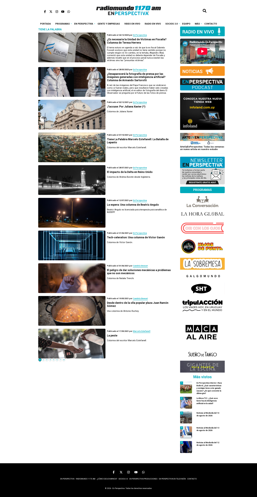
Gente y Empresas (109, 23)
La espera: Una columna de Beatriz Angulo (133, 204)
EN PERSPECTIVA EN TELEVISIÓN (172, 479)
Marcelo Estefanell (141, 331)
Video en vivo (132, 23)
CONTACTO (192, 479)
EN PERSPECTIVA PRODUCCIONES (143, 479)
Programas (62, 23)
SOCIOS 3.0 (123, 479)
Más (197, 23)
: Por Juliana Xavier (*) (126, 106)
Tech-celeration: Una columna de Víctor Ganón (136, 237)
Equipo (186, 23)
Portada (45, 23)
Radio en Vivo (153, 23)
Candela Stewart (140, 266)
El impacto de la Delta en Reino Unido (130, 171)
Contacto (210, 23)
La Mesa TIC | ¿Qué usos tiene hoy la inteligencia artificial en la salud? (207, 401)
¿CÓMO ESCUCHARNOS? (107, 479)
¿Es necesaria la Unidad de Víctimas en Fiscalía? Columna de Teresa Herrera (136, 41)
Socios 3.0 (171, 23)
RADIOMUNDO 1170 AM (85, 479)
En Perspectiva (83, 23)
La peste (112, 335)
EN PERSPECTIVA (67, 479)
